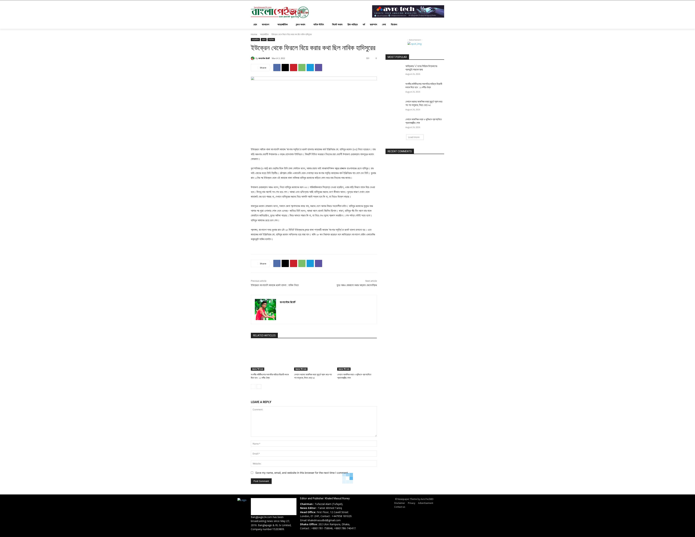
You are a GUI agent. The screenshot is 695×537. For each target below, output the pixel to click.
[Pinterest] (293, 67)
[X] (285, 67)
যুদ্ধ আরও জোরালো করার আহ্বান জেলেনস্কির (357, 285)
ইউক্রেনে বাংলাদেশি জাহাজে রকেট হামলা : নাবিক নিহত (275, 285)
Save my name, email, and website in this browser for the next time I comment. (302, 472)
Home (254, 34)
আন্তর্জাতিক (264, 34)
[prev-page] (253, 386)
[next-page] (259, 386)
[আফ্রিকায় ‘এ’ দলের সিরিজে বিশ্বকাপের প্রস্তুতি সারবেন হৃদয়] (394, 70)
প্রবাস (264, 39)
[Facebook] (277, 67)
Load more (414, 137)
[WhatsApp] (302, 67)
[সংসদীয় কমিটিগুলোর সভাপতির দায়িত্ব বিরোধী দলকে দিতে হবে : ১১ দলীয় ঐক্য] (270, 357)
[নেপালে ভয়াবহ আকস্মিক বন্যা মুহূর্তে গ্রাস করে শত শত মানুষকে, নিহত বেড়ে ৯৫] (314, 357)
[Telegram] (310, 67)
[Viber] (318, 67)
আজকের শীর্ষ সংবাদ (257, 369)
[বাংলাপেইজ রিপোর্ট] (253, 58)
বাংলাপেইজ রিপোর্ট (263, 58)
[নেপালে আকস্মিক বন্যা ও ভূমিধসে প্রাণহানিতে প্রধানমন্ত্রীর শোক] (357, 357)
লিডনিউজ (271, 39)
